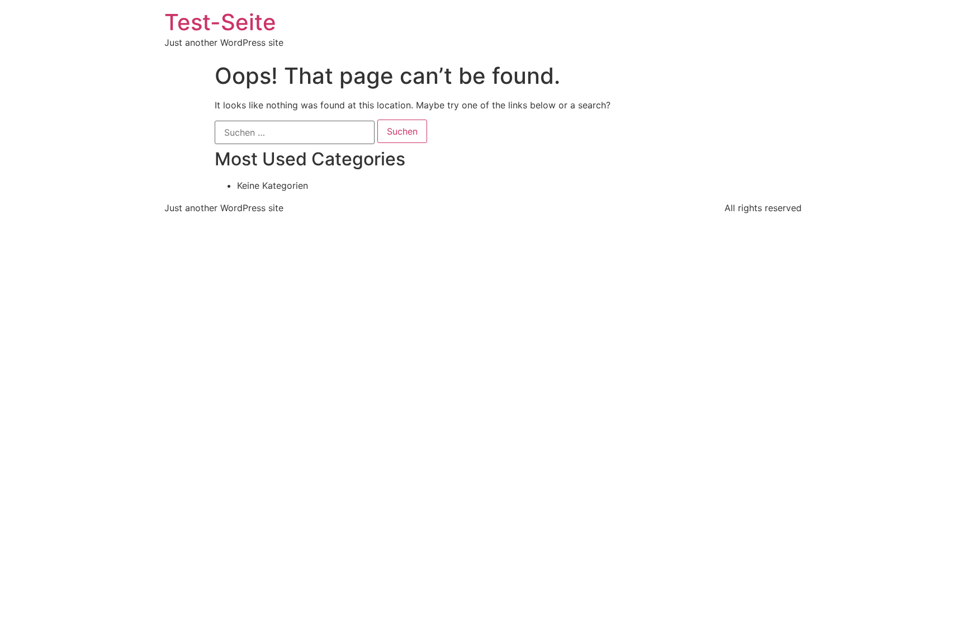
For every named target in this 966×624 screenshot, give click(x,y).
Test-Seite (220, 22)
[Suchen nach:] (295, 132)
